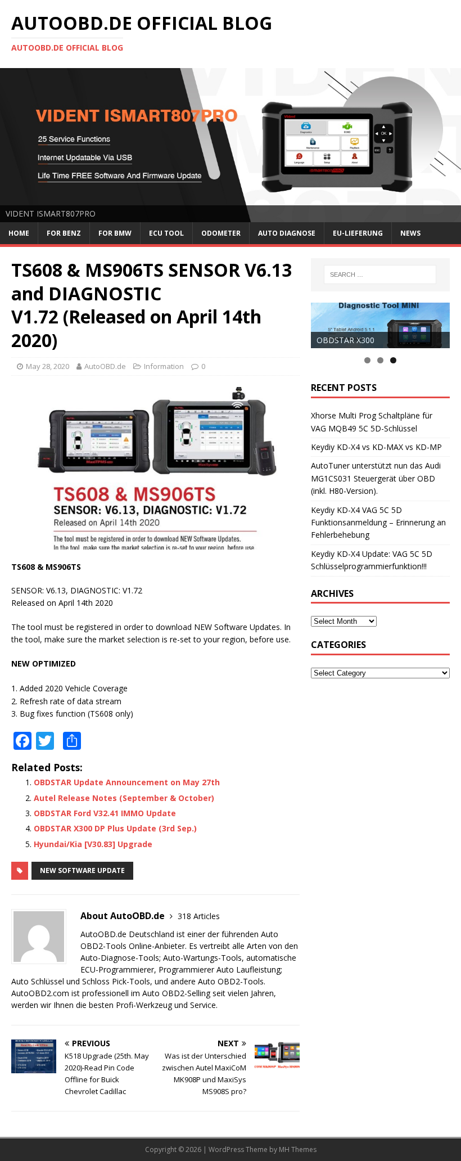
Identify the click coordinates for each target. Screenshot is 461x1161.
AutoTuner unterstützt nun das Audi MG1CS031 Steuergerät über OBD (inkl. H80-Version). (376, 478)
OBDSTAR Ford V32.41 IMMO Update (105, 813)
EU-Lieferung (358, 233)
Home (18, 233)
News (410, 233)
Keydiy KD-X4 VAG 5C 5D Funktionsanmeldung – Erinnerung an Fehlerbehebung (378, 523)
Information (164, 366)
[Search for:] (380, 274)
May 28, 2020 (47, 366)
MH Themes (298, 1149)
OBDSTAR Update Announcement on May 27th (127, 782)
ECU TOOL (166, 233)
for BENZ (64, 233)
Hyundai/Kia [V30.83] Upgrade (93, 844)
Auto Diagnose (286, 233)
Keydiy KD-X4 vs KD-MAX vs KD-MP (376, 447)
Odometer (221, 233)
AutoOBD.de (105, 366)
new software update (82, 870)
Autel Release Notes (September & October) (124, 798)
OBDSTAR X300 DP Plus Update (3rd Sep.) (115, 828)
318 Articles (199, 916)
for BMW (115, 233)
